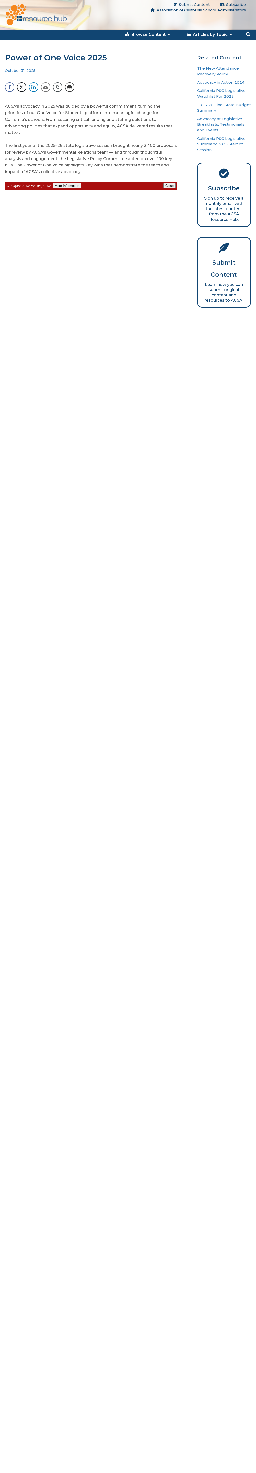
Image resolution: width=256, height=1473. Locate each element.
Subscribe (236, 4)
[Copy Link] (57, 87)
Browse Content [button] (149, 34)
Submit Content (194, 4)
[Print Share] (69, 87)
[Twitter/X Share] (21, 87)
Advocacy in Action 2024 (220, 82)
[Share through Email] (45, 87)
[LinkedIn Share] (33, 87)
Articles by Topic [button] (210, 34)
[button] (248, 34)
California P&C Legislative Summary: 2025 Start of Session (221, 144)
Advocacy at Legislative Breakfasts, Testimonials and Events (220, 124)
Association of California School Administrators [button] (201, 10)
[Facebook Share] (9, 87)
